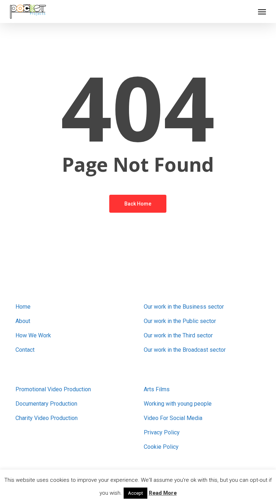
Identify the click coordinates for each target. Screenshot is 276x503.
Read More (163, 493)
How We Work (33, 335)
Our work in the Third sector (178, 335)
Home (23, 306)
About (22, 321)
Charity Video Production (46, 418)
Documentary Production (46, 403)
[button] (262, 11)
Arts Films (157, 389)
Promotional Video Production (53, 389)
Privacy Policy (162, 432)
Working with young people (178, 403)
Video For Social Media (173, 418)
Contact (24, 349)
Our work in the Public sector (180, 321)
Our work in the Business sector (184, 306)
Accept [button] (135, 493)
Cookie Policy (161, 446)
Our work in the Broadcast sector (185, 349)
